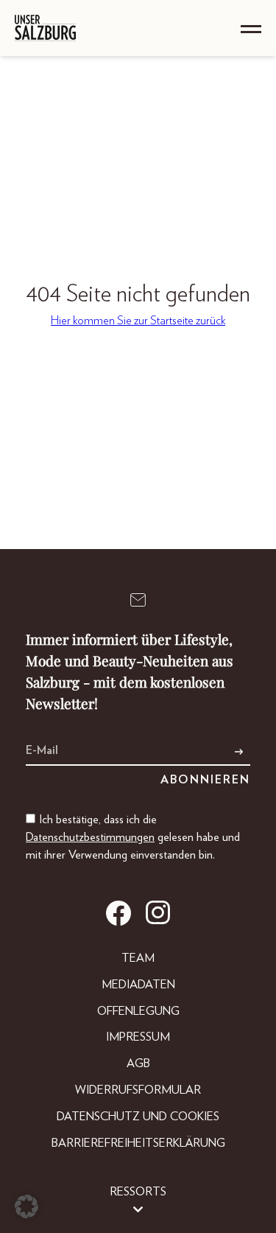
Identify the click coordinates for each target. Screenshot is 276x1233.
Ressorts (138, 1192)
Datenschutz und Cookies (138, 1116)
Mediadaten (138, 985)
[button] (26, 1206)
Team (138, 958)
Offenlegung (138, 1011)
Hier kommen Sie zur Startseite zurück (138, 320)
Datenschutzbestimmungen (90, 837)
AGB (138, 1063)
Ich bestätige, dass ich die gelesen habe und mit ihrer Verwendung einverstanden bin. (133, 837)
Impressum (138, 1037)
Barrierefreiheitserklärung (138, 1143)
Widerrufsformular (138, 1090)
